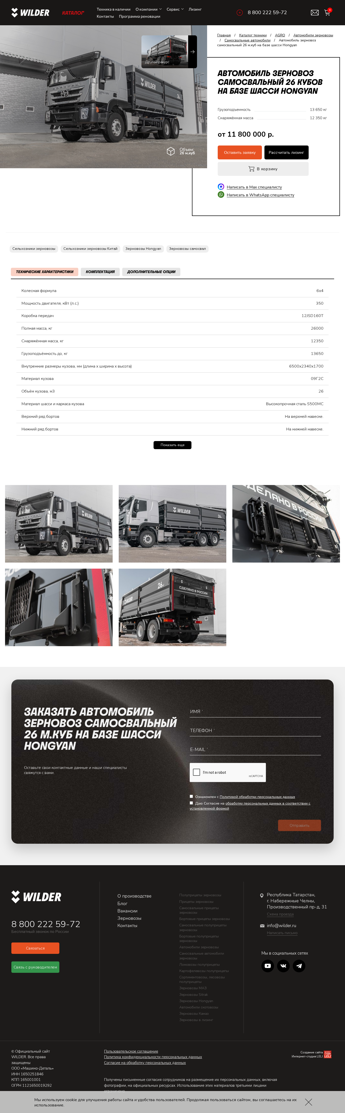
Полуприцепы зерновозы (200, 895)
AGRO (280, 35)
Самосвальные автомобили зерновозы (201, 955)
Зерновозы (129, 918)
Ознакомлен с (244, 796)
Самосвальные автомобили (247, 40)
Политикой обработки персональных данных (257, 796)
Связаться (35, 948)
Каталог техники (253, 35)
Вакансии (127, 911)
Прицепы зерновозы (196, 901)
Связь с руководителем (35, 967)
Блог (122, 904)
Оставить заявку (240, 152)
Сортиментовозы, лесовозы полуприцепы (202, 979)
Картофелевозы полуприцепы (204, 971)
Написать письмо (282, 932)
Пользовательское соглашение (131, 1051)
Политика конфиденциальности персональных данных (153, 1056)
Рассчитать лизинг (286, 152)
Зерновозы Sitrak (193, 994)
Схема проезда (280, 914)
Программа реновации (139, 16)
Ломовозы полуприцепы (199, 964)
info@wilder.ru (281, 926)
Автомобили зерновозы (313, 35)
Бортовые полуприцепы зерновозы (199, 938)
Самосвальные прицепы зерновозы (199, 910)
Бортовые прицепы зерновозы (204, 918)
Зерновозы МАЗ (193, 988)
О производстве (134, 896)
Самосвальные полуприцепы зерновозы (203, 927)
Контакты (105, 16)
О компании (147, 9)
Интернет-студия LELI (307, 1056)
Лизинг (195, 9)
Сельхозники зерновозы (33, 249)
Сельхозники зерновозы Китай (90, 249)
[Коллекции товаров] (240, 12)
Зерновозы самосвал (187, 249)
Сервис (173, 9)
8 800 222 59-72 (267, 12)
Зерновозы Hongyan (143, 249)
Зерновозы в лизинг (196, 1020)
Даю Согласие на (250, 806)
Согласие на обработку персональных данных (145, 1062)
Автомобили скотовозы (198, 1007)
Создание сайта (312, 1052)
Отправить (299, 825)
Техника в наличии (114, 9)
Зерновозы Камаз (194, 1013)
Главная (224, 35)
